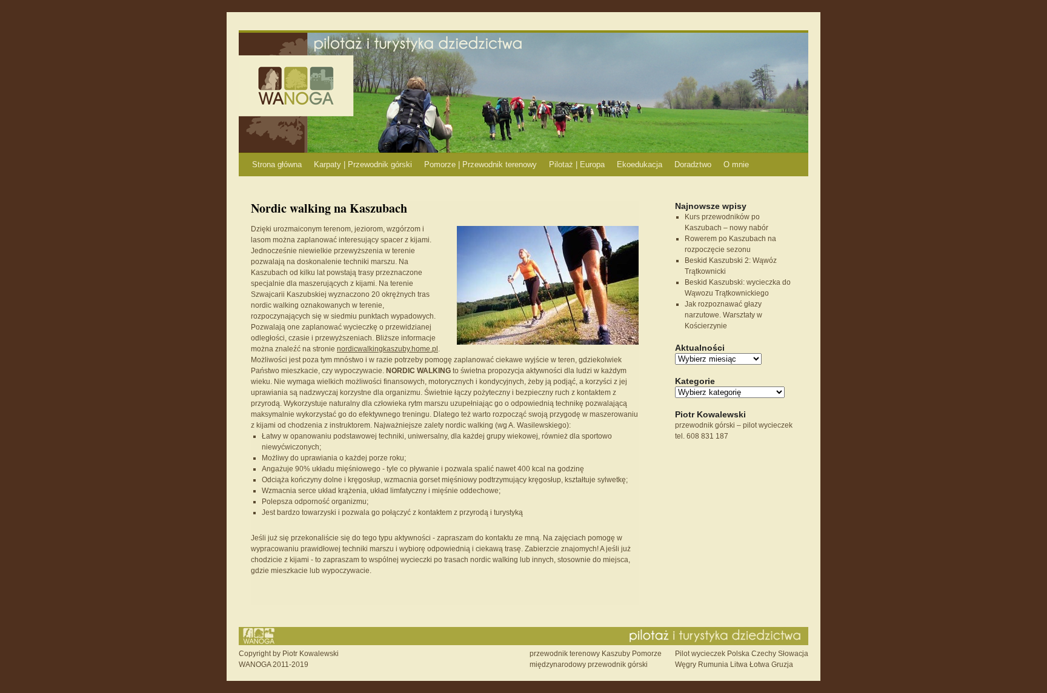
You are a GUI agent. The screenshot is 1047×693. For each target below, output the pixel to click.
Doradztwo (692, 164)
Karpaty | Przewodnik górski (363, 164)
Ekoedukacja (639, 164)
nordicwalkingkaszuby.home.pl (387, 349)
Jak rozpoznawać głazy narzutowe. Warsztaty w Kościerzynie (723, 315)
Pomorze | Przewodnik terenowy (480, 164)
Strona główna (277, 164)
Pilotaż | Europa (577, 164)
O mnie (736, 164)
